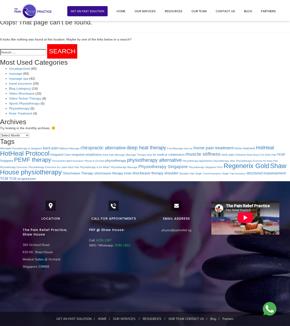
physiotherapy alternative (154, 160)
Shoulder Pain (186, 173)
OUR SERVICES (145, 11)
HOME (121, 11)
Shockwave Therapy (78, 173)
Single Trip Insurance (234, 173)
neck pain (228, 154)
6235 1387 (103, 240)
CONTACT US (225, 11)
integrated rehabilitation (86, 154)
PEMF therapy (32, 159)
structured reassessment (266, 173)
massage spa (18, 78)
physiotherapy (115, 160)
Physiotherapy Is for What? (95, 167)
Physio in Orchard (94, 160)
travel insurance (20, 83)
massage (15, 73)
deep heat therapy (146, 147)
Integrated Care (60, 154)
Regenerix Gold (246, 165)
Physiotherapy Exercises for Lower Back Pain (54, 167)
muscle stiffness (203, 154)
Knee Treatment (20, 113)
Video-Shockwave (22, 93)
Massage (120, 154)
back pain (50, 148)
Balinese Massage (69, 148)
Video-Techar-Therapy (25, 98)
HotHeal (265, 147)
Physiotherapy (19, 108)
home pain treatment (213, 147)
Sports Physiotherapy (24, 103)
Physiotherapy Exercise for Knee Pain (257, 160)
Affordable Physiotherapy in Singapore (21, 148)
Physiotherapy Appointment (198, 160)
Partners (268, 11)
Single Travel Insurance (208, 173)
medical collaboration (171, 154)
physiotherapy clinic (224, 160)
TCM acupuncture (22, 179)
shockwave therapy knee (112, 173)
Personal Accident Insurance (68, 160)
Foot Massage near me (180, 148)
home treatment (244, 148)
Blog (248, 11)
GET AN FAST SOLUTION (87, 11)
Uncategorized (19, 68)
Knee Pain (108, 154)
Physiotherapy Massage (124, 167)
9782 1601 (122, 245)
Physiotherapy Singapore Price (206, 167)
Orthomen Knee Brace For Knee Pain (255, 154)
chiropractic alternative (103, 147)
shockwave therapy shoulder (155, 173)
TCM (4, 178)
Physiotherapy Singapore (163, 166)
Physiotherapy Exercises (14, 167)
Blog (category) (20, 88)
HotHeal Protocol (24, 153)
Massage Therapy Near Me (141, 154)
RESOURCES (174, 11)
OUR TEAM (199, 11)
